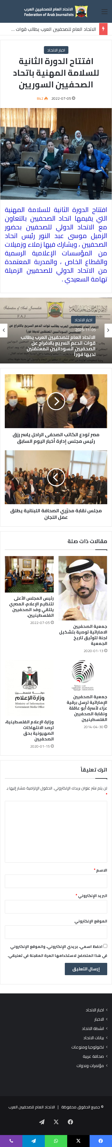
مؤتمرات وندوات (90, 1066)
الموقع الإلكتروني (90, 921)
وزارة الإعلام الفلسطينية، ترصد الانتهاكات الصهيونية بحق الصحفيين (29, 730)
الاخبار (99, 1019)
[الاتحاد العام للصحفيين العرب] (56, 11)
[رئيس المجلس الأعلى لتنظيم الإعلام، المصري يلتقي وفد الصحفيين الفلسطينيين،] (29, 574)
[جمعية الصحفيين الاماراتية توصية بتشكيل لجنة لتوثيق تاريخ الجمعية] (83, 588)
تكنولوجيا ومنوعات (87, 1047)
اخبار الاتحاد (56, 50)
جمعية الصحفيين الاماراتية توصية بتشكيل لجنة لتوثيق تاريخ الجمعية (83, 634)
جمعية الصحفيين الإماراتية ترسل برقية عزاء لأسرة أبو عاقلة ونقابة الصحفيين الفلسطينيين (87, 708)
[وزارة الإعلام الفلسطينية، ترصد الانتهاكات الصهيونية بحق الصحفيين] (29, 688)
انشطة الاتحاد (93, 1028)
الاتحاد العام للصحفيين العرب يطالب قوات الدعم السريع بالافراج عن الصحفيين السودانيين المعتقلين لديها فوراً (58, 345)
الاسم (100, 870)
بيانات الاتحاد (93, 1038)
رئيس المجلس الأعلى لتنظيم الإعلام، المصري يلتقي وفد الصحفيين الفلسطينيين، (31, 606)
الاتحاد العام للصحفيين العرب (31, 1106)
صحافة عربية (93, 1056)
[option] (56, 330)
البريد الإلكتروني (91, 895)
